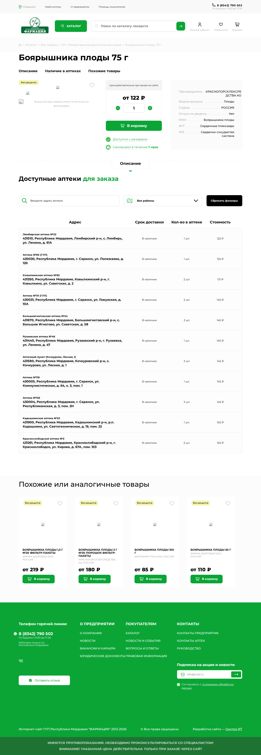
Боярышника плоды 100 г (154, 551)
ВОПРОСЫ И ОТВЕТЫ (142, 648)
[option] (58, 88)
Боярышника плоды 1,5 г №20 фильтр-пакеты (43, 551)
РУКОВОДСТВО (189, 648)
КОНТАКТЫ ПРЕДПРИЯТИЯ (197, 633)
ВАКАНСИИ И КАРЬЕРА (97, 648)
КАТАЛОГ (133, 633)
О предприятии (80, 6)
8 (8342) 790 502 (229, 5)
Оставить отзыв (47, 680)
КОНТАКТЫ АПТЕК (191, 641)
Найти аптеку (53, 6)
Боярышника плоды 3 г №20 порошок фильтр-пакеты (98, 552)
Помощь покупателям (112, 6)
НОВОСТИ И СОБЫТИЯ (143, 641)
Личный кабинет (200, 29)
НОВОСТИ (87, 641)
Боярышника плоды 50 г (210, 549)
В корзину (136, 126)
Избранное (221, 29)
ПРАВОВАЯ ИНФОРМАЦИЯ (146, 656)
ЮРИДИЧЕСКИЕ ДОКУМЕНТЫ (102, 656)
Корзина (237, 29)
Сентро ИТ (233, 729)
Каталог (73, 26)
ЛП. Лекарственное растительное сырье (91, 45)
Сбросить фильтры (224, 200)
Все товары (49, 45)
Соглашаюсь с (208, 686)
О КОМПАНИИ (91, 633)
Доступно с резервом (130, 139)
